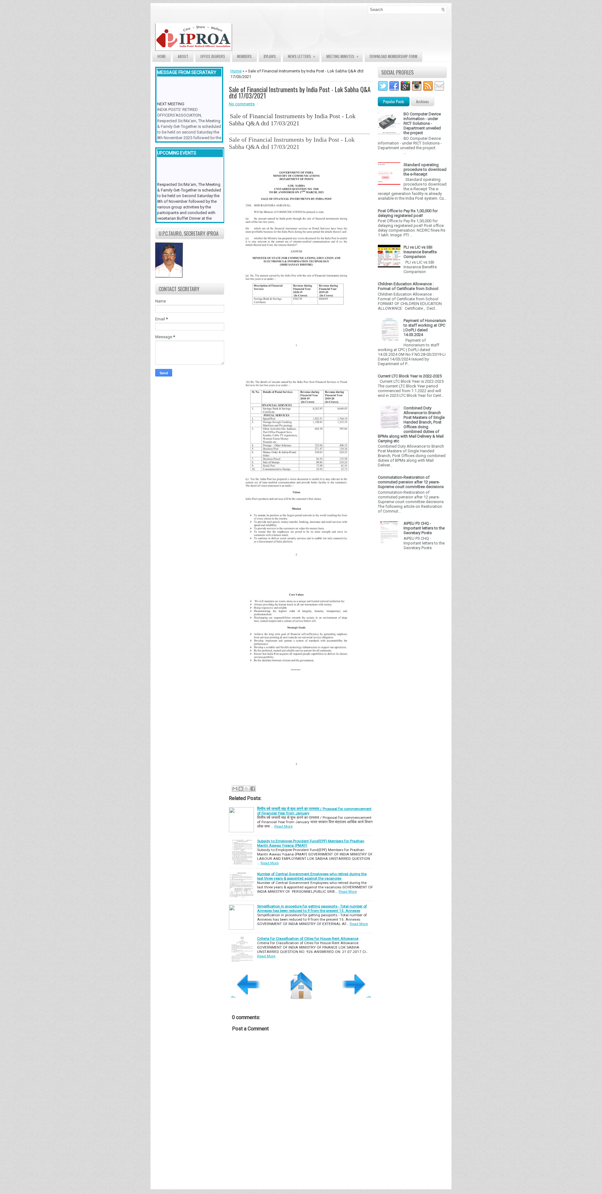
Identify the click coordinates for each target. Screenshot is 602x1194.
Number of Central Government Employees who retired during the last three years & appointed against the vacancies (312, 876)
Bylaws (270, 56)
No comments (242, 104)
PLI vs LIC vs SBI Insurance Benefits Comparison (420, 252)
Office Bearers (212, 56)
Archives (422, 101)
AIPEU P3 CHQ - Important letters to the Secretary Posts (424, 528)
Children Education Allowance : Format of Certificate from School (408, 286)
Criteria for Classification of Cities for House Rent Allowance (307, 938)
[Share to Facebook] (253, 789)
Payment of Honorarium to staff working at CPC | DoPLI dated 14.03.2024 (425, 327)
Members (244, 56)
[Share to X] (247, 789)
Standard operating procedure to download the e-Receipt (425, 169)
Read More (283, 826)
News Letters (301, 56)
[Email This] (235, 789)
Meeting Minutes (342, 56)
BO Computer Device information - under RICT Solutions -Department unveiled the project (422, 123)
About (183, 56)
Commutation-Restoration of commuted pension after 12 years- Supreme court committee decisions (411, 482)
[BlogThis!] (241, 789)
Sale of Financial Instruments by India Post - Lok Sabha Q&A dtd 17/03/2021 (300, 92)
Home (161, 56)
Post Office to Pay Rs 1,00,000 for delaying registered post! (408, 213)
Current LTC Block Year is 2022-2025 (410, 376)
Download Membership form (393, 56)
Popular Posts (393, 101)
